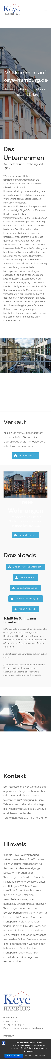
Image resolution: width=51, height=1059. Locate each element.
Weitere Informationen (35, 1056)
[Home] (11, 9)
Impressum (8, 1036)
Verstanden (14, 1056)
